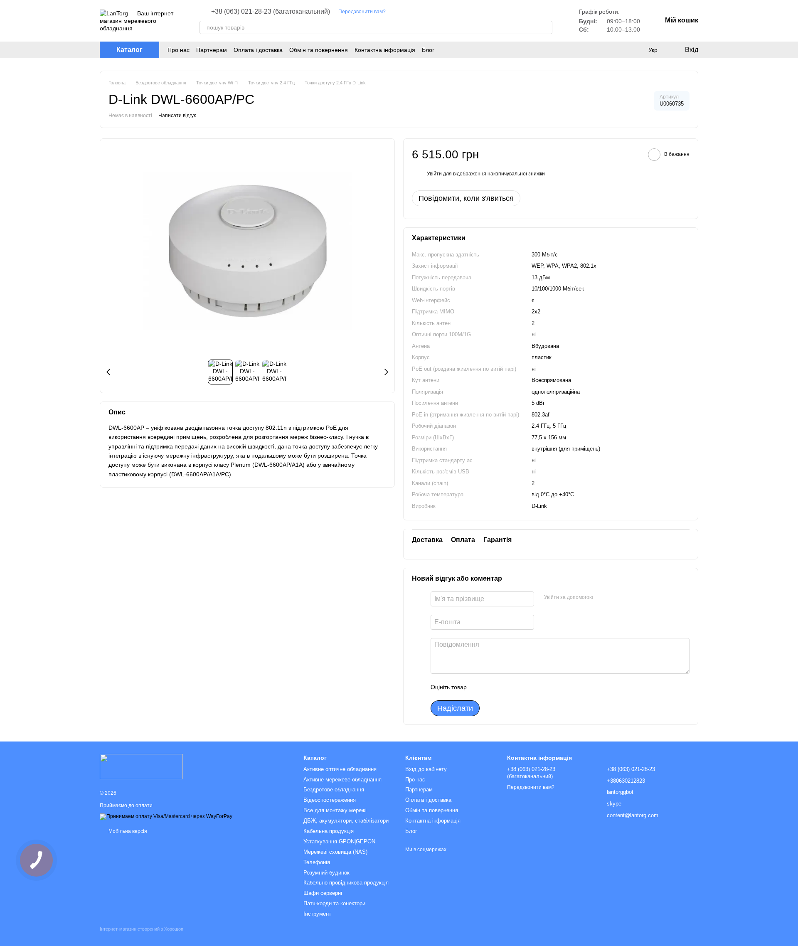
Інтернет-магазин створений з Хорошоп (141, 928)
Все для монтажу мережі (335, 810)
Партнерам (211, 50)
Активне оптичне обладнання (340, 769)
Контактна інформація (385, 50)
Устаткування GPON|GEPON (339, 841)
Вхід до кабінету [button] (426, 769)
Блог (428, 50)
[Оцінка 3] (507, 687)
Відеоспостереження (329, 800)
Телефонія (316, 862)
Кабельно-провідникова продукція (346, 882)
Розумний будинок (326, 873)
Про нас (178, 50)
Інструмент (317, 914)
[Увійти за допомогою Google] (616, 598)
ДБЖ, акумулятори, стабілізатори (346, 821)
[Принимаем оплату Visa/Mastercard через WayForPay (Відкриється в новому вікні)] (166, 816)
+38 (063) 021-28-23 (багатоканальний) (270, 11)
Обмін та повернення (318, 50)
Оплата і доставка (258, 50)
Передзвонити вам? (362, 12)
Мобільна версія (127, 831)
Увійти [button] (434, 174)
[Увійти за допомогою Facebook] (602, 598)
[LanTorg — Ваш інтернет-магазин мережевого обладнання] (141, 766)
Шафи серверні (322, 893)
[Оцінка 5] (533, 687)
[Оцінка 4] (520, 687)
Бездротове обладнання (333, 789)
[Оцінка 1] (480, 687)
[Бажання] (636, 50)
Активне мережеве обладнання (342, 779)
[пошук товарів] (545, 27)
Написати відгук (177, 115)
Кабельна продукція (328, 831)
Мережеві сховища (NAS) (335, 852)
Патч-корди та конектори (334, 903)
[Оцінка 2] (493, 687)
